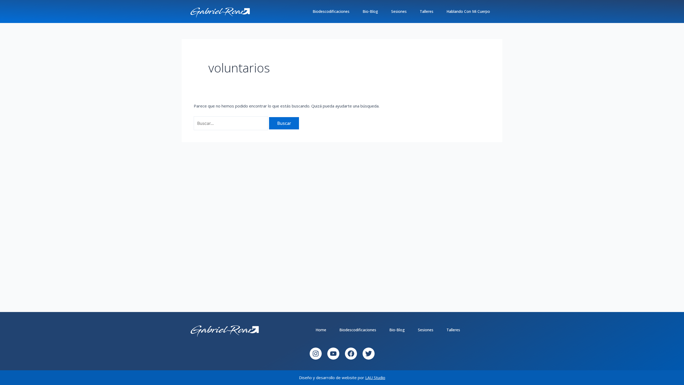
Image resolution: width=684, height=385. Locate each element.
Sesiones (399, 11)
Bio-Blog (370, 11)
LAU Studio (375, 377)
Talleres (426, 11)
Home (321, 329)
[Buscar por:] (231, 123)
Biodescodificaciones (331, 11)
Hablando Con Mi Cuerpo (468, 11)
